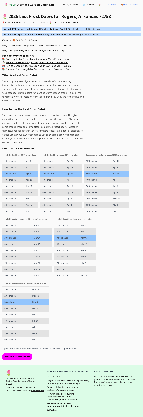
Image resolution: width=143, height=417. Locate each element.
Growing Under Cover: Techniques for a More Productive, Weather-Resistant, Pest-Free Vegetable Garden (61, 59)
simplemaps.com (37, 391)
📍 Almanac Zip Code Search (15, 22)
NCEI (35, 387)
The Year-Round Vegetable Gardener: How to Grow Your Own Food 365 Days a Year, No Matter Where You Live (64, 69)
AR (34, 22)
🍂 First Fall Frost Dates (24, 40)
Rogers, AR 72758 (70, 4)
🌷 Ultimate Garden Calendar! (29, 5)
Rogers (42, 22)
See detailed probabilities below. (84, 29)
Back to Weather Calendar (17, 356)
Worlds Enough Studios (24, 381)
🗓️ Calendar (88, 4)
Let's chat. (52, 410)
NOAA (27, 387)
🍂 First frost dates (129, 4)
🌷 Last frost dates (107, 4)
